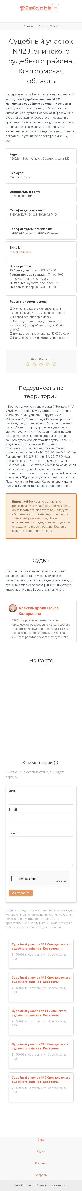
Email (13, 809)
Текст (13, 833)
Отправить (22, 893)
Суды (42, 26)
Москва (54, 26)
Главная (28, 26)
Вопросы (41, 1175)
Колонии (41, 1163)
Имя (12, 791)
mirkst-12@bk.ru (20, 252)
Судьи (41, 1151)
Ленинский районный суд (30, 518)
